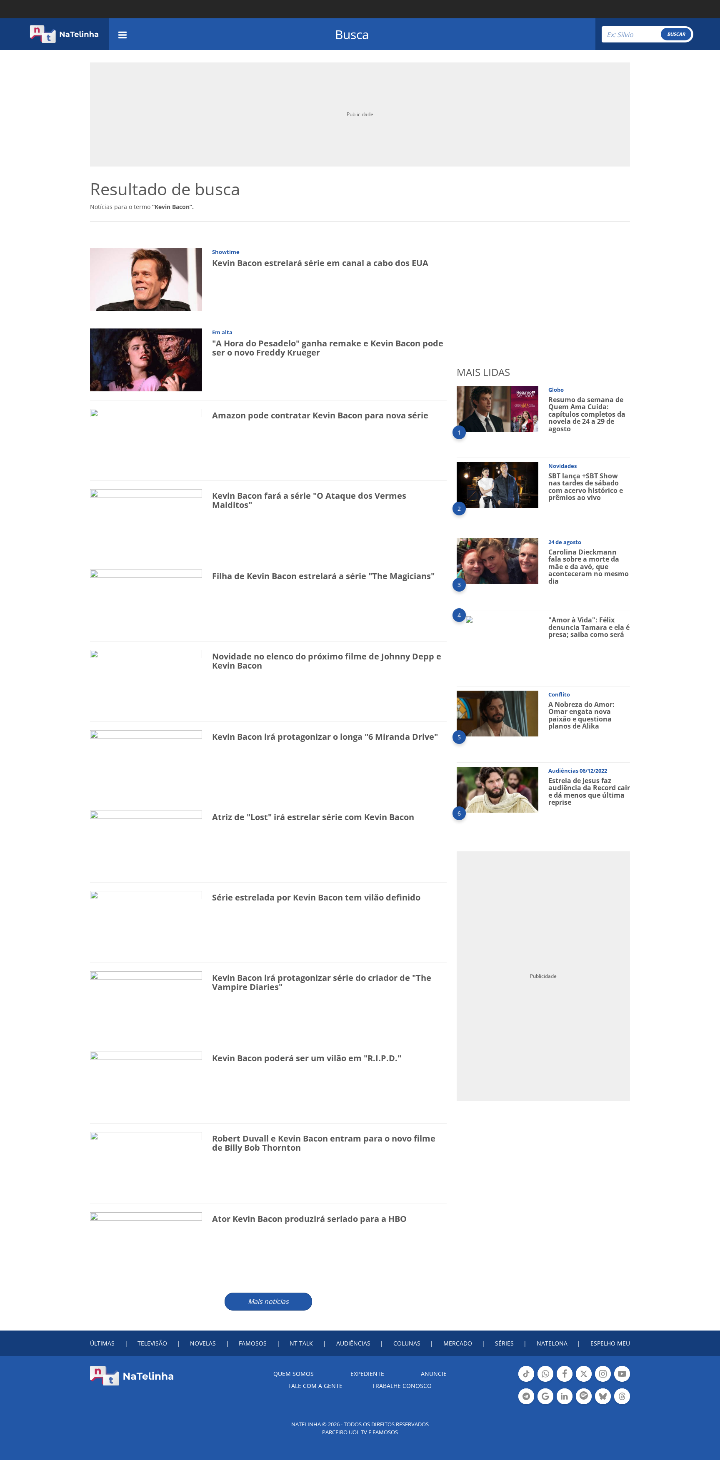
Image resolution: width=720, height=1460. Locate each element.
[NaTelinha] (64, 34)
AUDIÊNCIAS (353, 1343)
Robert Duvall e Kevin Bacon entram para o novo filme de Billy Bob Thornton (323, 1143)
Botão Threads (622, 1403)
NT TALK (301, 1343)
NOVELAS (203, 1343)
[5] (497, 713)
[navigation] (122, 34)
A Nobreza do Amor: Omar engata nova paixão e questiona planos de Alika (581, 715)
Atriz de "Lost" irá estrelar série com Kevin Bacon (313, 817)
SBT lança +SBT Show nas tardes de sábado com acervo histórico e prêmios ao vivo (585, 486)
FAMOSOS (253, 1343)
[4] (469, 619)
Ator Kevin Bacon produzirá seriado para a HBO (309, 1218)
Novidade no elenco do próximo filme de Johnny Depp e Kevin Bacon (326, 661)
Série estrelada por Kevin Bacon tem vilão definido (316, 897)
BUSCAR (676, 34)
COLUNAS (406, 1343)
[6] (497, 789)
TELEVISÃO (152, 1343)
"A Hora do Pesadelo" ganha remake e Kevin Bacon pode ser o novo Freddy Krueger (327, 348)
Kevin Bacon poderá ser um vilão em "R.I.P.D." (306, 1058)
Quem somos (293, 1374)
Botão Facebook (564, 1381)
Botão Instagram (603, 1381)
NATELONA (552, 1343)
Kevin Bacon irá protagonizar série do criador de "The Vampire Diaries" (321, 982)
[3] (497, 561)
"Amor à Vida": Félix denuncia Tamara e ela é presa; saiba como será (589, 627)
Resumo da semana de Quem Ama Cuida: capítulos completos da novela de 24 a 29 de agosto (586, 414)
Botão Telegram (526, 1403)
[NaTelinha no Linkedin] (564, 1396)
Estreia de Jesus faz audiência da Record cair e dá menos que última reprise (589, 791)
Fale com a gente (315, 1386)
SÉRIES (504, 1343)
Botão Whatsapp (545, 1381)
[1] (497, 408)
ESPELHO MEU (610, 1343)
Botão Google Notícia (545, 1403)
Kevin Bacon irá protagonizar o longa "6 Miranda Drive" (325, 736)
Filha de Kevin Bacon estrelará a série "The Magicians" (323, 576)
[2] (497, 484)
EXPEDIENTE (367, 1374)
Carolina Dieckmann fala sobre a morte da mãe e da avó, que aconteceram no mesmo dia (588, 566)
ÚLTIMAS (102, 1343)
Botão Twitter (584, 1381)
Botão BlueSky (603, 1403)
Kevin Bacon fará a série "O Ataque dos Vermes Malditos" (309, 500)
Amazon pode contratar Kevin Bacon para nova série (320, 415)
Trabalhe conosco (402, 1386)
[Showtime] (146, 279)
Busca (352, 34)
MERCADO (457, 1343)
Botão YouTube (622, 1381)
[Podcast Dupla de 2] (584, 1396)
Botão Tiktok (526, 1381)
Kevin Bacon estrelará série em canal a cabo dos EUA (320, 263)
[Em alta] (146, 359)
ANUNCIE (434, 1374)
